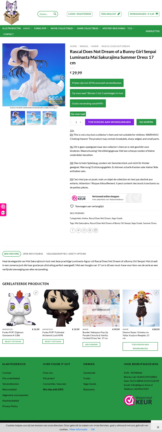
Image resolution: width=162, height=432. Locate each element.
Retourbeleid (9, 389)
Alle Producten (11, 28)
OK (93, 429)
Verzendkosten (10, 383)
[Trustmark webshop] (138, 400)
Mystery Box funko (114, 28)
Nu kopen (146, 122)
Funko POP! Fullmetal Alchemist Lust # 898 (53, 334)
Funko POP (40, 28)
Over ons (48, 372)
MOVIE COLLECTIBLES (62, 28)
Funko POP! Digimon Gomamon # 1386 (12, 334)
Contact (8, 34)
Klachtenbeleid (10, 400)
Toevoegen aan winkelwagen (109, 122)
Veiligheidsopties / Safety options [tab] (66, 254)
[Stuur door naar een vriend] (84, 230)
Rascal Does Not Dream (116, 46)
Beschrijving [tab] (11, 254)
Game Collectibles (87, 28)
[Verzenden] (55, 14)
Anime (26, 28)
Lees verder (91, 344)
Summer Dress (150, 223)
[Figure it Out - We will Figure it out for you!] (17, 12)
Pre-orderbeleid (11, 378)
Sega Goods (117, 218)
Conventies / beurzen (54, 383)
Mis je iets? (49, 378)
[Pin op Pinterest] (90, 230)
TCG (130, 28)
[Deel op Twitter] (78, 230)
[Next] (159, 323)
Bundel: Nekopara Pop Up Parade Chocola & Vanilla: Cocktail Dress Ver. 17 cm (95, 335)
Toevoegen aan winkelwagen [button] (140, 346)
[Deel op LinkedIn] (95, 230)
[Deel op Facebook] (72, 230)
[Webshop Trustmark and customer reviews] (105, 198)
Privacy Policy (10, 406)
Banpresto (89, 389)
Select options (13, 341)
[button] (79, 14)
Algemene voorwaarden (15, 395)
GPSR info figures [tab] (33, 254)
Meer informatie (78, 429)
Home (73, 46)
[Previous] (2, 323)
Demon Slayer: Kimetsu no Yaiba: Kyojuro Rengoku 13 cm (136, 335)
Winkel (84, 46)
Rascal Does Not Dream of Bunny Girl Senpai (110, 223)
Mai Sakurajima (82, 223)
